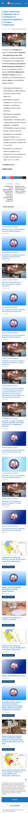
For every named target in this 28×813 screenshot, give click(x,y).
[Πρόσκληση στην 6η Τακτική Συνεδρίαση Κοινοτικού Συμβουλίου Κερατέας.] (14, 464)
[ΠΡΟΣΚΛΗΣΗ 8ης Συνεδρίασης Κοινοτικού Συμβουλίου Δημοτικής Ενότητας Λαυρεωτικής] (14, 243)
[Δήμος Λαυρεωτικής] (14, 3)
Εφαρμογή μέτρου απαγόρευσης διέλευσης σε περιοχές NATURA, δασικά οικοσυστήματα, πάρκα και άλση (13, 559)
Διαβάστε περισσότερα (8, 566)
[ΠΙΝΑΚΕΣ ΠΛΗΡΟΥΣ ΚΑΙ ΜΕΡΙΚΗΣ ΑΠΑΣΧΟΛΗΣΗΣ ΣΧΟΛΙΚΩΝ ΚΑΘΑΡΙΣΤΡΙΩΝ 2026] (14, 578)
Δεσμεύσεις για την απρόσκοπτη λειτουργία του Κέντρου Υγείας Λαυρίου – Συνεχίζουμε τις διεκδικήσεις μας (20, 189)
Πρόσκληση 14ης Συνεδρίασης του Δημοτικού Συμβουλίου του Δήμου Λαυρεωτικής (11, 284)
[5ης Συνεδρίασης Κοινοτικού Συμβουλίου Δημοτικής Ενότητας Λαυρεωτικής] (14, 517)
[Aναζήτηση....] (25, 3)
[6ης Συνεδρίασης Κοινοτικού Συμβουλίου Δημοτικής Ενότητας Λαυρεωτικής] (14, 438)
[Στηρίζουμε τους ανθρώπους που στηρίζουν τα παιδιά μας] (14, 608)
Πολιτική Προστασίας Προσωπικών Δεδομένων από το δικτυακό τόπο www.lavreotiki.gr (12, 810)
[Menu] (3, 3)
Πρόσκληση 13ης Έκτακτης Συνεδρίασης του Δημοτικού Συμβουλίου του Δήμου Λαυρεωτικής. (13, 362)
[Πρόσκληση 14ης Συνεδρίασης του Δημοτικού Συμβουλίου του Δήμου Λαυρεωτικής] (14, 271)
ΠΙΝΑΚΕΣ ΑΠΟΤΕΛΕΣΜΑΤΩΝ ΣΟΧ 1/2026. (14, 676)
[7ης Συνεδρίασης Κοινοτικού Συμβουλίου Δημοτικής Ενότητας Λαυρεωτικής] (14, 298)
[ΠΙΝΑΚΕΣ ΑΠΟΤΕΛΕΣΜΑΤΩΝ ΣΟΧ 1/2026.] (14, 666)
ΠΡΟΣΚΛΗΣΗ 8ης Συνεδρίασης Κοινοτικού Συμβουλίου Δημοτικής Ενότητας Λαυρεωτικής (13, 256)
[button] (25, 779)
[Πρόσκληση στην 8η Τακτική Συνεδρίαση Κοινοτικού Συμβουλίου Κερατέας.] (14, 218)
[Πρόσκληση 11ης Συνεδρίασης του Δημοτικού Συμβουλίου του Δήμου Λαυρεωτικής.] (14, 490)
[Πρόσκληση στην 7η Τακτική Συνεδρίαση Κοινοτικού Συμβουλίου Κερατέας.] (14, 324)
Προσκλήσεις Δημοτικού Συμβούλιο (19, 29)
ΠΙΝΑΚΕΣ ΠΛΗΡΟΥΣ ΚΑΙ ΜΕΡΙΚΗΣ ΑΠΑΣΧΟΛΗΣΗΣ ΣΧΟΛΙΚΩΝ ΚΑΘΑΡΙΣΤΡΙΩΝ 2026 (11, 589)
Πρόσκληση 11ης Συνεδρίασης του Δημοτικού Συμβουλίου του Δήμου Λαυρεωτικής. (11, 503)
